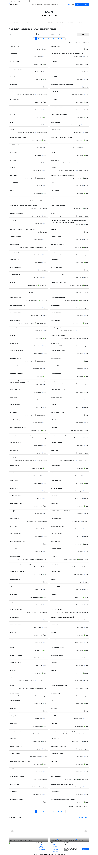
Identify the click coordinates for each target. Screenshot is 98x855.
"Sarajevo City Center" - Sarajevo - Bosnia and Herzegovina (65, 839)
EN (69, 4)
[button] (12, 831)
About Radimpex (57, 847)
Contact (85, 4)
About (27, 22)
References (49, 22)
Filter (83, 34)
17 (61, 39)
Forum (78, 4)
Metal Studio (46, 4)
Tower (33, 4)
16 (58, 39)
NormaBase (54, 4)
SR (73, 4)
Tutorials (70, 22)
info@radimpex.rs (14, 851)
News (38, 22)
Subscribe (85, 849)
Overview (16, 22)
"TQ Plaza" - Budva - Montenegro (18, 839)
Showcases (55, 849)
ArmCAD (39, 4)
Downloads (60, 22)
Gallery (81, 22)
